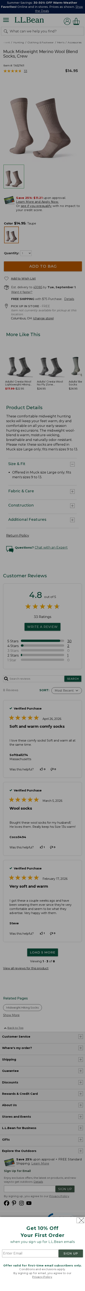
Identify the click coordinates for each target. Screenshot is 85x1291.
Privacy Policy (42, 1276)
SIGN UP (71, 1253)
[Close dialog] (80, 1220)
